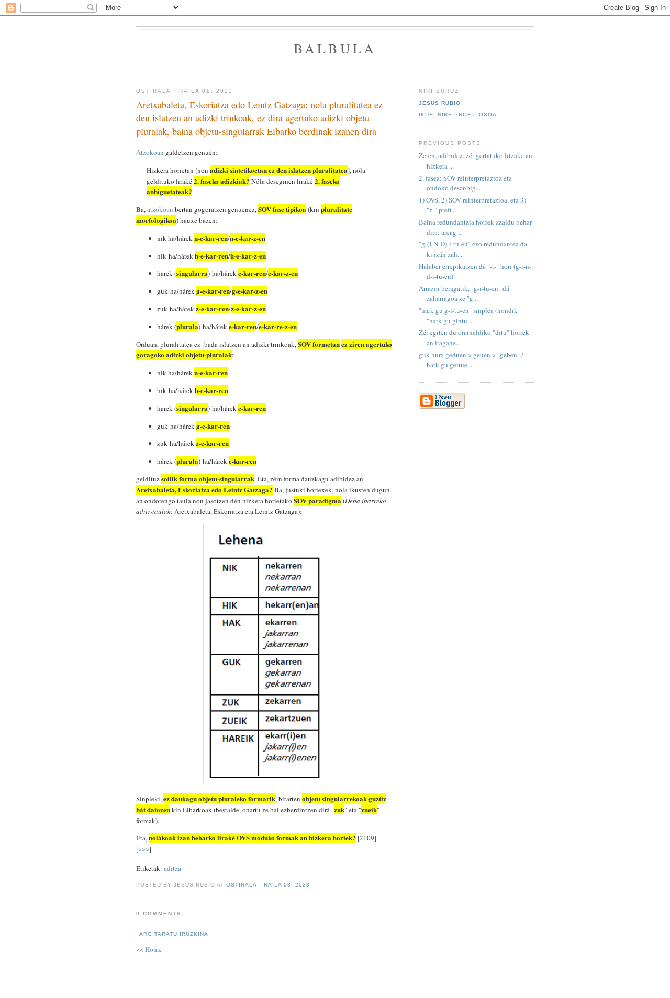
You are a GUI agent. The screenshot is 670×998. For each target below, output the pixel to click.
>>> (143, 849)
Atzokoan (150, 152)
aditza (172, 868)
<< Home (149, 949)
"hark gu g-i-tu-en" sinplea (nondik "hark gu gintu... (468, 316)
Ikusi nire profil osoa (458, 114)
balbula (335, 48)
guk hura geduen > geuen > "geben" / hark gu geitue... (471, 360)
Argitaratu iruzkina (173, 934)
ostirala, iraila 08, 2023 (267, 885)
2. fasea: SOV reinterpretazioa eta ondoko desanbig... (465, 183)
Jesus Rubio (440, 103)
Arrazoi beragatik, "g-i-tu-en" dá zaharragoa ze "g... (464, 294)
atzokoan (160, 209)
